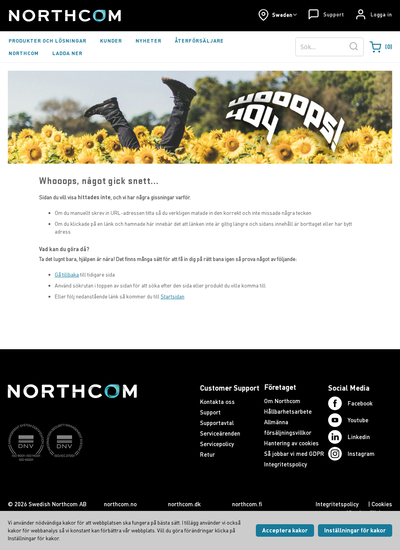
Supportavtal (217, 422)
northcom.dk (184, 503)
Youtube (358, 419)
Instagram (361, 453)
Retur (207, 454)
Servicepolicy (217, 443)
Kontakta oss (217, 401)
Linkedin (359, 436)
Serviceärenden (220, 433)
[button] (277, 15)
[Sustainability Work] (72, 476)
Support (333, 14)
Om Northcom (282, 400)
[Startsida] (64, 15)
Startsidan (172, 296)
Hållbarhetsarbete (288, 411)
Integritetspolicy (285, 464)
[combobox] (329, 47)
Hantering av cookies (291, 442)
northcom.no (120, 503)
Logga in (381, 14)
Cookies (381, 503)
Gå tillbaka (67, 274)
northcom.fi (247, 503)
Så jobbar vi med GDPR (294, 453)
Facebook (360, 403)
